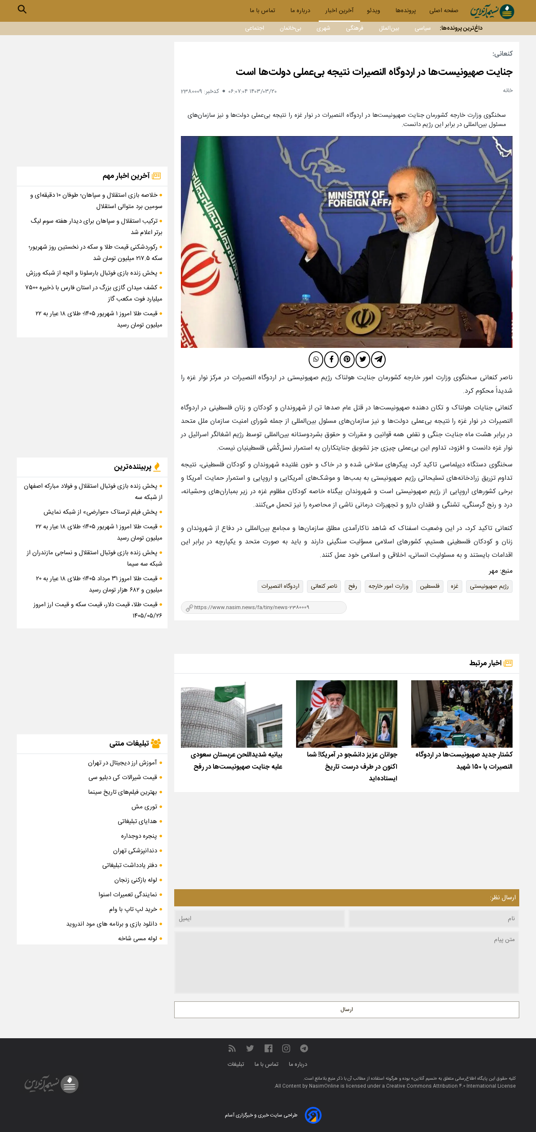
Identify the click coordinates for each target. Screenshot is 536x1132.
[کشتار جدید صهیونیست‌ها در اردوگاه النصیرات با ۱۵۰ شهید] (462, 714)
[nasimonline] (268, 1048)
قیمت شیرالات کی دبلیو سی (122, 777)
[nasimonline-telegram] (304, 1048)
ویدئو (374, 11)
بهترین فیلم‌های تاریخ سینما (122, 792)
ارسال (346, 1009)
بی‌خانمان (290, 28)
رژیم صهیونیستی (489, 586)
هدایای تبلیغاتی (137, 821)
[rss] (232, 1048)
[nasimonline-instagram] (286, 1048)
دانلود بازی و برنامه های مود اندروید (111, 924)
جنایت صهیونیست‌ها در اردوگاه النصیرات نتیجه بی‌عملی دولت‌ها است (374, 72)
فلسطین (430, 586)
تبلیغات (236, 1065)
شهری (323, 28)
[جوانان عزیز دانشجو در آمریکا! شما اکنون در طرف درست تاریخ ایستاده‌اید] (346, 714)
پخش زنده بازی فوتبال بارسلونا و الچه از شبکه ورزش (92, 273)
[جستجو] (22, 9)
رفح (352, 586)
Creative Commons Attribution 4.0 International (441, 1086)
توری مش (144, 807)
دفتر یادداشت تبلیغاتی (129, 865)
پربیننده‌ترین (133, 467)
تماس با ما (263, 11)
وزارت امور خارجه (388, 586)
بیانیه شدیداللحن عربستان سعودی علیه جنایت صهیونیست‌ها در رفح (236, 761)
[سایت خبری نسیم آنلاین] (492, 11)
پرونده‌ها (405, 11)
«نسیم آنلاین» (423, 1079)
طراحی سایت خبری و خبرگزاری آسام (261, 1115)
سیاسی (423, 28)
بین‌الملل (389, 28)
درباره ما (301, 11)
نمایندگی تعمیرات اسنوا (127, 895)
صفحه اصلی (444, 11)
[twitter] (363, 359)
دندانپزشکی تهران (135, 851)
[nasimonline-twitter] (250, 1048)
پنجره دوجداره (139, 836)
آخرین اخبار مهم (127, 176)
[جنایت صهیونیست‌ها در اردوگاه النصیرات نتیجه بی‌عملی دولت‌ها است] (347, 242)
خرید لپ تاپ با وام (133, 909)
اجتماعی (254, 28)
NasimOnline (324, 1086)
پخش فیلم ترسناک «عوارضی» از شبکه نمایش (101, 512)
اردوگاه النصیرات (280, 586)
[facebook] (331, 359)
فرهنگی (354, 28)
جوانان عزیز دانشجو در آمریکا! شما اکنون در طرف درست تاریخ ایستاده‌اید (352, 767)
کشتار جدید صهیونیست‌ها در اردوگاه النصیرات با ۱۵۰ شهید (464, 761)
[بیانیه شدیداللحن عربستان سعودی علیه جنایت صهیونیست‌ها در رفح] (231, 714)
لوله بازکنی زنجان (135, 880)
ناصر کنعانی (324, 586)
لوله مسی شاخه (137, 939)
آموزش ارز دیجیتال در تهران (122, 763)
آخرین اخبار (339, 11)
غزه (455, 586)
